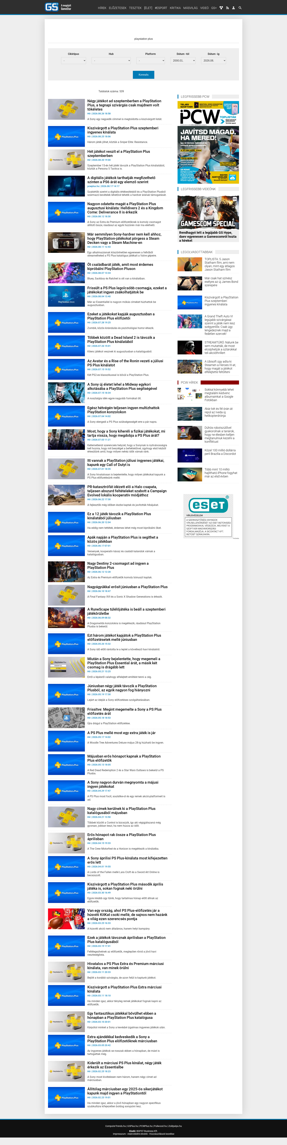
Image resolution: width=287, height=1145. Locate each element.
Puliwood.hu (160, 1126)
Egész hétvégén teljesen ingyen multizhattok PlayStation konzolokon (123, 410)
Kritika (175, 8)
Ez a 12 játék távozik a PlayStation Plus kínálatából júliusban (119, 516)
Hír (89, 113)
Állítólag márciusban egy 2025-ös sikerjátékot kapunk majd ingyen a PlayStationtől (125, 1091)
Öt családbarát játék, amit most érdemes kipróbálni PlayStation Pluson (120, 266)
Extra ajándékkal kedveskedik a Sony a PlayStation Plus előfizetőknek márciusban (122, 1039)
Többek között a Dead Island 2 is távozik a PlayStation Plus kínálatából (121, 339)
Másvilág (190, 8)
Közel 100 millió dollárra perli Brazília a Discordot (220, 451)
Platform (150, 54)
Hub (111, 54)
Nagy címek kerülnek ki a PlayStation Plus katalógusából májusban (121, 811)
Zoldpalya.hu (175, 1126)
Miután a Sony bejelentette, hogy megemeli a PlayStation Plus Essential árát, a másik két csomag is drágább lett (123, 663)
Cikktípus (73, 54)
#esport (161, 8)
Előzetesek (117, 8)
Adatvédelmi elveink (137, 1134)
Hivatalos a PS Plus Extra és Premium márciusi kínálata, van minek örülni (125, 966)
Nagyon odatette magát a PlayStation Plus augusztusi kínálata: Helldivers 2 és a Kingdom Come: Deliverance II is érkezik (125, 208)
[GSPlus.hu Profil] (234, 8)
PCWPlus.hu (146, 1126)
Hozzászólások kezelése (161, 1134)
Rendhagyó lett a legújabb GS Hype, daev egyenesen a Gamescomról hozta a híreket (208, 237)
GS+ (214, 8)
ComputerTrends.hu (115, 1126)
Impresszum (119, 1134)
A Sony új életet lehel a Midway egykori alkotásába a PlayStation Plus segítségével (122, 386)
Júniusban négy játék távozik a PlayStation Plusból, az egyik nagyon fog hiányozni (122, 688)
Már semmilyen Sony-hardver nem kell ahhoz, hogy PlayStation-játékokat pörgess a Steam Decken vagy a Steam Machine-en (124, 238)
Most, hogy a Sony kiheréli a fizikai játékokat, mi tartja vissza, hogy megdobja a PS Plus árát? (126, 433)
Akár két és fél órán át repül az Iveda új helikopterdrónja (219, 412)
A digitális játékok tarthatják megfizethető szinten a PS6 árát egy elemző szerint (121, 180)
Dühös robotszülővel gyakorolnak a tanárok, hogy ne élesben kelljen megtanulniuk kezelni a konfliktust (220, 434)
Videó (204, 8)
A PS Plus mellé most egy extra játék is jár (121, 733)
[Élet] (148, 8)
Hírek (102, 8)
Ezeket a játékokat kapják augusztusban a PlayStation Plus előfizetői (121, 316)
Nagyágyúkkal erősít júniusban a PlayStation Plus (127, 587)
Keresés (143, 74)
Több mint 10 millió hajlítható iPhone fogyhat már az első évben (221, 473)
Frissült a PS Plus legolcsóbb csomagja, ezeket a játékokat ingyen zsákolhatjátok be (127, 290)
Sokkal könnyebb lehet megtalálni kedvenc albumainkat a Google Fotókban (219, 395)
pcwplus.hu (93, 186)
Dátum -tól (183, 54)
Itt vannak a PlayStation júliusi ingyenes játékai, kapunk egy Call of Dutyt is (125, 462)
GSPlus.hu (132, 1126)
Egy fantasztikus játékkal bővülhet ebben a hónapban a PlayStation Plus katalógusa (121, 1015)
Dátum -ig (213, 54)
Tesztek (135, 8)
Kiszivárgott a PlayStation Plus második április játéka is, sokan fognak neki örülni (125, 886)
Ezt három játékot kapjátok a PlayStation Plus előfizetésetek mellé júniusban (124, 637)
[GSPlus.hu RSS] (227, 8)
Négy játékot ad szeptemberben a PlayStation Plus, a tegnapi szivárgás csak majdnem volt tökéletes (124, 105)
